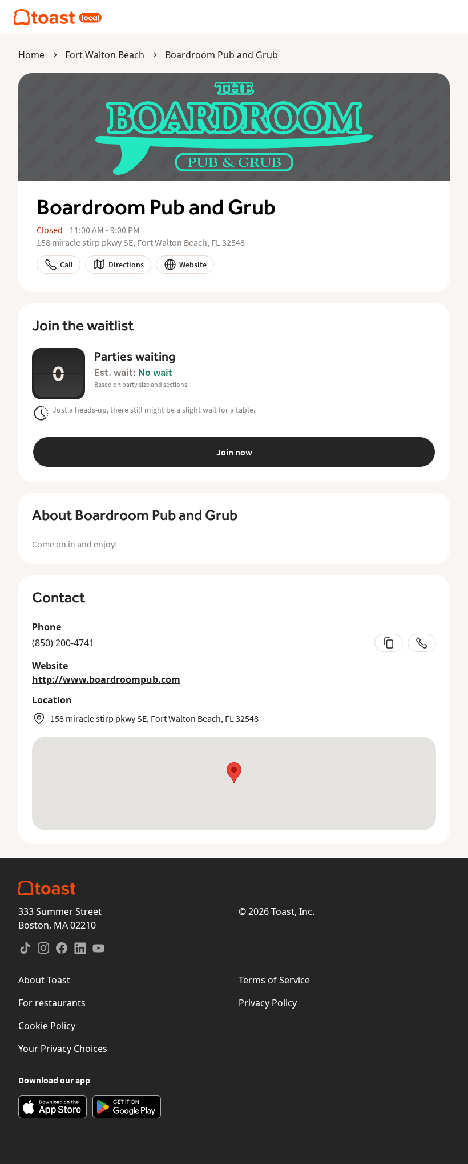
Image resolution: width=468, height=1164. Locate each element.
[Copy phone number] (388, 643)
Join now (234, 452)
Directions (126, 264)
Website (193, 264)
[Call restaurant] (422, 643)
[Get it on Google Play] (126, 1106)
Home (31, 55)
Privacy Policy (268, 1003)
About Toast (44, 980)
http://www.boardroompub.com (106, 679)
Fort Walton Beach (104, 55)
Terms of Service (274, 980)
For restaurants (52, 1003)
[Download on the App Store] (52, 1106)
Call (66, 264)
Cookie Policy (46, 1025)
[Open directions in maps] (234, 783)
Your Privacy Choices (62, 1048)
